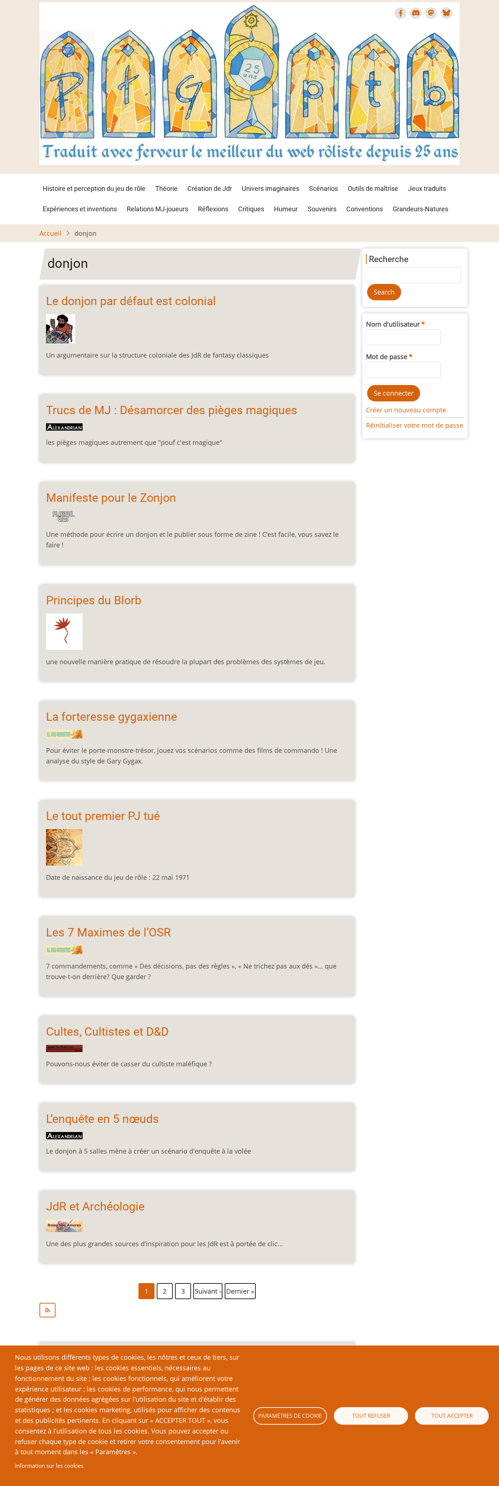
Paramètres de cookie (290, 1415)
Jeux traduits (427, 188)
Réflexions (213, 209)
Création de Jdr (209, 188)
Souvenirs (322, 209)
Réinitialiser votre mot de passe (414, 425)
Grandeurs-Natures (420, 209)
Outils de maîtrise (373, 188)
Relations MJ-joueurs (157, 209)
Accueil (50, 233)
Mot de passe (386, 356)
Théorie (166, 188)
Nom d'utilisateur (393, 324)
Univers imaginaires (270, 188)
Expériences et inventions (80, 209)
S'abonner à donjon (197, 1310)
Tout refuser (371, 1415)
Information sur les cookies (49, 1465)
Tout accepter (452, 1415)
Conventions (364, 209)
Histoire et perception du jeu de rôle (94, 188)
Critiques (251, 209)
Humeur (286, 209)
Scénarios (323, 188)
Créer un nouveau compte (406, 409)
